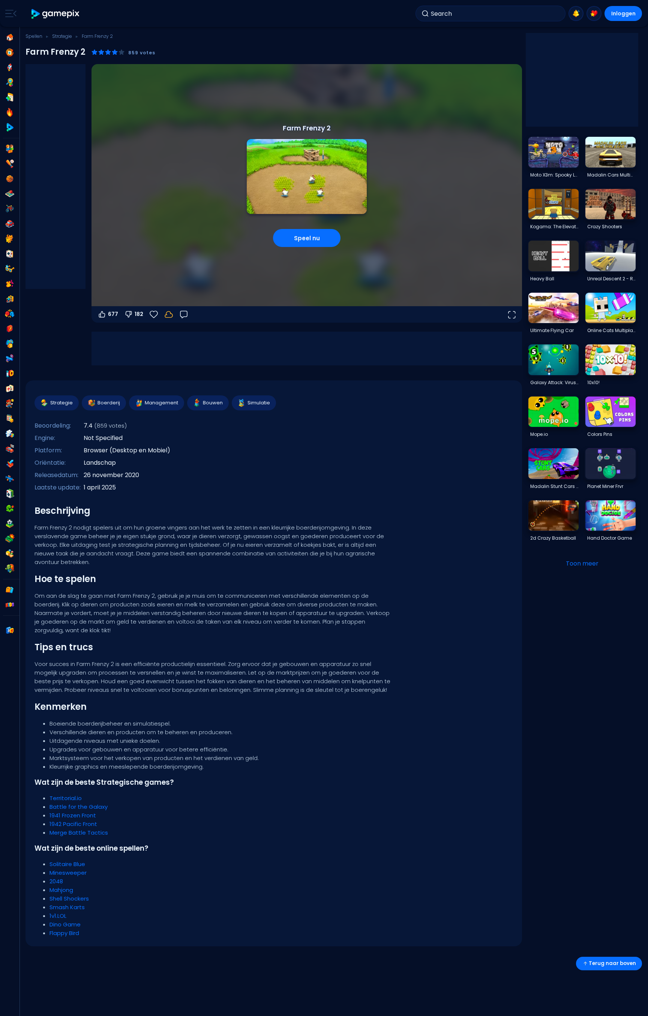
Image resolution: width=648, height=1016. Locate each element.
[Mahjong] (10, 388)
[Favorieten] (594, 13)
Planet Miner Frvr (605, 486)
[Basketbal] (10, 178)
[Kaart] (10, 253)
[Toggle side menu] (9, 13)
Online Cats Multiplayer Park (611, 330)
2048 (56, 881)
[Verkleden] (10, 283)
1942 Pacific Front (73, 824)
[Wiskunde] (10, 418)
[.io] (10, 373)
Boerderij (109, 402)
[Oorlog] (10, 538)
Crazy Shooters (604, 226)
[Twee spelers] (10, 148)
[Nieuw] (10, 97)
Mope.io (539, 434)
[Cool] (10, 268)
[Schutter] (10, 478)
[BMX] (10, 208)
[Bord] (10, 193)
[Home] (10, 37)
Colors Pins (599, 434)
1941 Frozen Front (73, 815)
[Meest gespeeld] (10, 67)
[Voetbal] (10, 523)
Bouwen (213, 402)
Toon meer (582, 563)
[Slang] (10, 508)
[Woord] (10, 553)
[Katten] (10, 238)
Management (161, 402)
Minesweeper (68, 873)
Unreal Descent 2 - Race (611, 278)
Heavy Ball (542, 278)
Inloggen (623, 13)
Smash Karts (67, 907)
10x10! (593, 382)
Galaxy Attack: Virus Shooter (554, 382)
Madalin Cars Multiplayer (611, 175)
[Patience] (10, 493)
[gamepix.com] (56, 13)
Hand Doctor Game (609, 538)
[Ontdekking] (10, 82)
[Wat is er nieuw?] (576, 13)
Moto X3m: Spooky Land (554, 175)
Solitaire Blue (67, 864)
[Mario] (10, 403)
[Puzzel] (10, 433)
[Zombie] (10, 568)
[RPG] (10, 463)
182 (139, 314)
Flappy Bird (64, 933)
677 (113, 314)
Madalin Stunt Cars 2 (554, 486)
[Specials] (10, 127)
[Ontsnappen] (10, 298)
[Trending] (10, 112)
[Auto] (10, 223)
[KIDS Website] (10, 604)
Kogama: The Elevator (554, 226)
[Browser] (10, 328)
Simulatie (259, 402)
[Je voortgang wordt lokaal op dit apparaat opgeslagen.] (168, 314)
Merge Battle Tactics (79, 832)
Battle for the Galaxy (79, 807)
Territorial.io (66, 798)
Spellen (34, 36)
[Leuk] (10, 343)
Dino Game (65, 924)
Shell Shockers (69, 898)
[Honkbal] (10, 163)
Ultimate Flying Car (552, 330)
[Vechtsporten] (10, 313)
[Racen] (10, 448)
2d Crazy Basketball (553, 538)
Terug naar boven (612, 963)
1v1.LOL (58, 916)
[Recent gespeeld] (10, 52)
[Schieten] (10, 358)
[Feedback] (183, 314)
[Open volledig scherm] (511, 314)
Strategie (62, 36)
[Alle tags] (10, 589)
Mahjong (61, 890)
